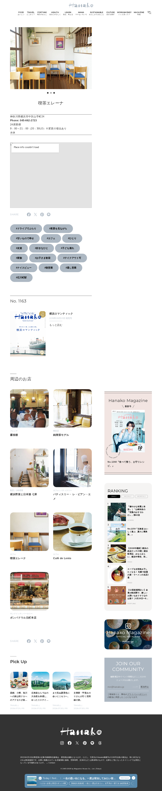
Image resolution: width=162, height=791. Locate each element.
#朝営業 (48, 267)
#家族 (19, 258)
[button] (48, 93)
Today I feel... (50, 778)
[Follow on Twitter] (77, 743)
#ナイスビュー (23, 267)
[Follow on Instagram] (62, 743)
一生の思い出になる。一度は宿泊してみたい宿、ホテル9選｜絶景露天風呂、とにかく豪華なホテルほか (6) (89, 778)
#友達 (19, 248)
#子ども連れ (67, 248)
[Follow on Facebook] (69, 743)
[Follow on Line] (92, 743)
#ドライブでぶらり (26, 228)
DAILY (113, 496)
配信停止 (145, 687)
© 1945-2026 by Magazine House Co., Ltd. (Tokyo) (81, 769)
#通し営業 (71, 267)
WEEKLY (127, 496)
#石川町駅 (21, 277)
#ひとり (72, 238)
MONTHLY (141, 496)
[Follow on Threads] (100, 743)
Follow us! (128, 641)
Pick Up (18, 661)
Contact (52, 763)
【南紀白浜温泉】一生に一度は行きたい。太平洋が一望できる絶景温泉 (96, 783)
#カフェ (51, 238)
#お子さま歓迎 (42, 258)
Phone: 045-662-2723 (23, 120)
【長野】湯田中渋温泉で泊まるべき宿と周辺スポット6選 (39, 783)
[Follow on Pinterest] (85, 743)
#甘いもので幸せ (25, 238)
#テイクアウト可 (72, 258)
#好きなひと (41, 248)
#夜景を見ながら (58, 228)
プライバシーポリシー (137, 694)
